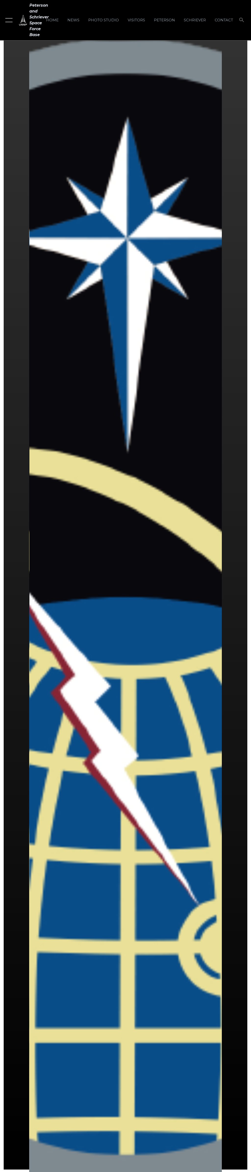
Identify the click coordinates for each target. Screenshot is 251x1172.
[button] (8, 20)
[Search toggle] (242, 20)
